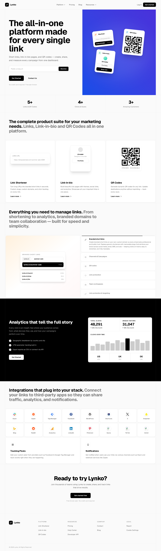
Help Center (72, 528)
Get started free (80, 493)
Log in (139, 5)
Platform (60, 5)
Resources (90, 5)
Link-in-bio (42, 528)
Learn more (14, 196)
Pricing (72, 5)
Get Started (16, 78)
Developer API (73, 532)
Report (128, 524)
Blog (80, 5)
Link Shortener (43, 524)
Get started (149, 5)
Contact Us (32, 78)
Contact (100, 524)
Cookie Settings (132, 528)
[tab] (118, 240)
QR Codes (42, 532)
